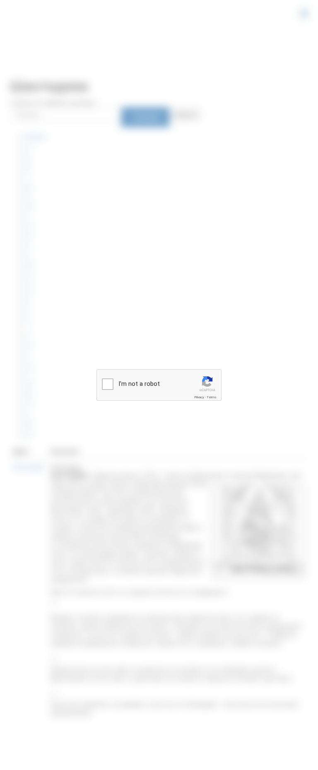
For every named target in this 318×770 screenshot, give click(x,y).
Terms (212, 397)
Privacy (199, 397)
